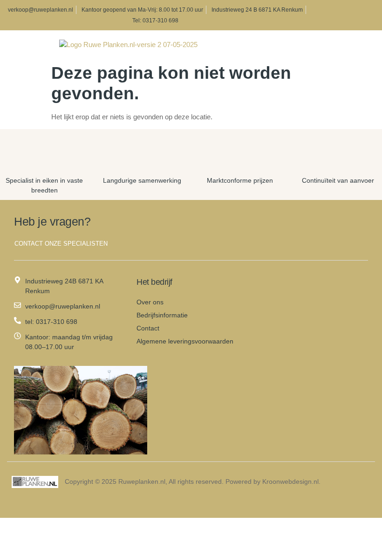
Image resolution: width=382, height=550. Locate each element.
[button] (14, 45)
